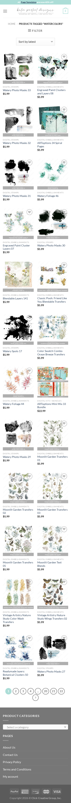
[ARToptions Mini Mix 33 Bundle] (52, 382)
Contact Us (10, 754)
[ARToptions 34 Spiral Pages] (52, 121)
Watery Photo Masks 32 (17, 142)
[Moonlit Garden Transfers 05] (18, 540)
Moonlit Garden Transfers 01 (52, 458)
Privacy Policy (12, 762)
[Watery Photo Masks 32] (18, 121)
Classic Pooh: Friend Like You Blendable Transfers (52, 300)
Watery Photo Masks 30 (51, 245)
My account (10, 776)
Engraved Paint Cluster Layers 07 (16, 247)
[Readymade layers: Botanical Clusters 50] (18, 649)
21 (53, 691)
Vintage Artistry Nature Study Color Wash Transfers (17, 618)
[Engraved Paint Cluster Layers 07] (18, 223)
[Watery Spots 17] (18, 329)
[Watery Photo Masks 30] (52, 223)
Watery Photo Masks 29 (17, 456)
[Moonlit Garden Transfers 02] (18, 487)
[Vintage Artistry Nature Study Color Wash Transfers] (18, 593)
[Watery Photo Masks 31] (18, 174)
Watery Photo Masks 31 (17, 195)
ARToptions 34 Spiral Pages (49, 144)
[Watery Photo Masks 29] (18, 435)
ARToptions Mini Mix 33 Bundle (51, 405)
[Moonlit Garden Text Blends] (52, 540)
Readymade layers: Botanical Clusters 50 (15, 673)
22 (61, 691)
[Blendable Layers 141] (18, 276)
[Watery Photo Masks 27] (52, 649)
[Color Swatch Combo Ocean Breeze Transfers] (52, 329)
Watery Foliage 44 (13, 403)
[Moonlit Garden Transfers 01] (52, 435)
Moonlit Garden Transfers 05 (18, 564)
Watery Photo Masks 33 (17, 90)
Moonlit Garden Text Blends (49, 564)
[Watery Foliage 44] (18, 382)
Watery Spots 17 (12, 351)
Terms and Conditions (17, 769)
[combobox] (35, 727)
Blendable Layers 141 (15, 298)
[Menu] (5, 11)
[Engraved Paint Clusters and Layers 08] (52, 68)
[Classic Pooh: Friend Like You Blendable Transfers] (52, 276)
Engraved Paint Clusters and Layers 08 (51, 92)
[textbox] (34, 727)
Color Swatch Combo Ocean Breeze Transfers (51, 352)
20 (45, 691)
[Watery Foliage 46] (52, 174)
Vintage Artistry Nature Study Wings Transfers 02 (52, 617)
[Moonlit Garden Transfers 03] (52, 487)
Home (12, 23)
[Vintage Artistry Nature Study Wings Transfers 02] (52, 593)
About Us (9, 747)
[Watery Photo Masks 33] (18, 68)
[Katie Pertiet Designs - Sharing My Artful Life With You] (36, 11)
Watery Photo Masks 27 (51, 671)
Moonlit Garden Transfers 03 (52, 511)
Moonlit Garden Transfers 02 (18, 511)
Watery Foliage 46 (48, 195)
